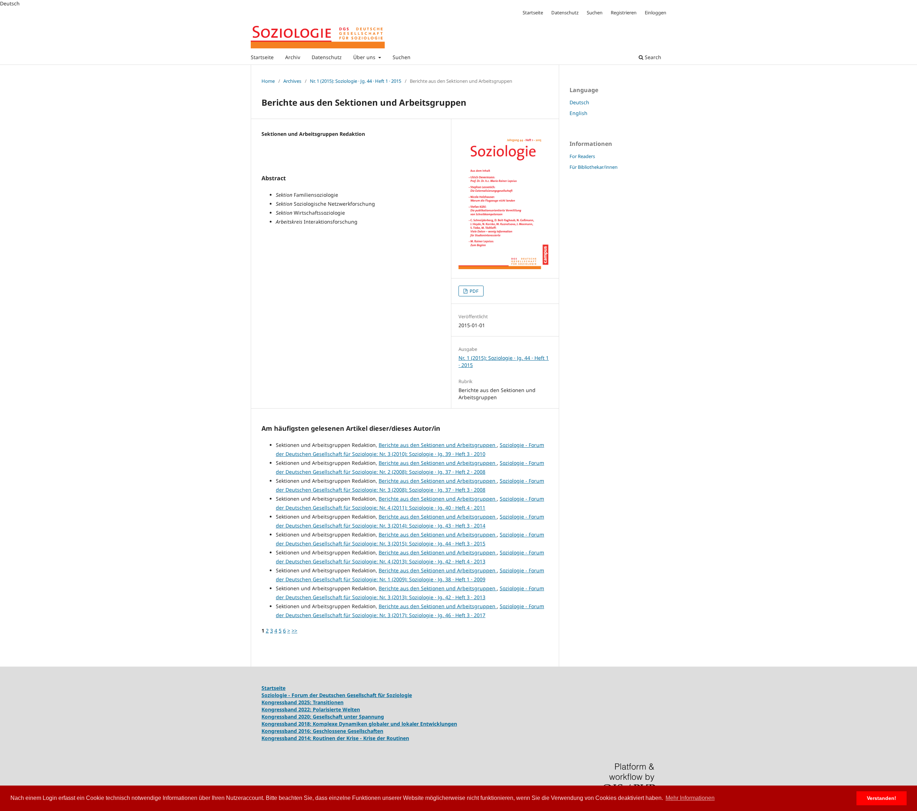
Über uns (365, 57)
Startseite (262, 57)
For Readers (582, 156)
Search (652, 57)
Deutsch (579, 102)
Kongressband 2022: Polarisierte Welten (310, 709)
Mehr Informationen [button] (690, 798)
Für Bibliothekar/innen (594, 167)
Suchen (402, 57)
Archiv (292, 57)
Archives (292, 81)
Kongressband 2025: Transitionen (302, 702)
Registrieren (624, 12)
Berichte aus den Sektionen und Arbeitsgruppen (438, 445)
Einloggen (655, 12)
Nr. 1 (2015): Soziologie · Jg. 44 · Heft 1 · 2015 (355, 81)
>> (294, 630)
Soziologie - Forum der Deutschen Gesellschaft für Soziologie (336, 695)
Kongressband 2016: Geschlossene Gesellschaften (322, 730)
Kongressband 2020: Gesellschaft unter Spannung (322, 716)
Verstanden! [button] (881, 798)
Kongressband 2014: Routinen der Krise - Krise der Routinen (335, 738)
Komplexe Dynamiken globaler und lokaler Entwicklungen (385, 723)
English (578, 113)
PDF (474, 291)
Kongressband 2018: (287, 723)
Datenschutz (327, 57)
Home (268, 81)
